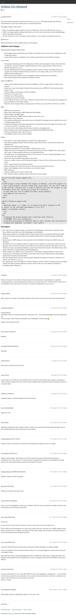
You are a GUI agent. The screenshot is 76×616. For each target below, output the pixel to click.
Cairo (20, 67)
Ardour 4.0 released (14, 6)
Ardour (3, 2)
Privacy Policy (27, 609)
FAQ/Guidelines (5, 609)
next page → (5, 604)
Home (68, 19)
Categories (70, 22)
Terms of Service (17, 609)
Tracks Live (19, 259)
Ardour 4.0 (37, 21)
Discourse (11, 613)
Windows (58, 30)
